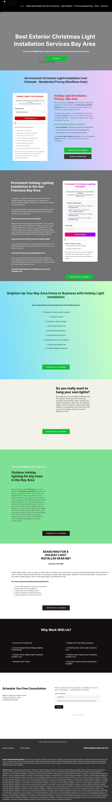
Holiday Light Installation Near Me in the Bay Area (43, 6)
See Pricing (56, 58)
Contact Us (104, 6)
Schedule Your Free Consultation (78, 150)
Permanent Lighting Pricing (83, 6)
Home (22, 6)
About (97, 6)
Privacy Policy (25, 748)
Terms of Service (8, 748)
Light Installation (67, 6)
